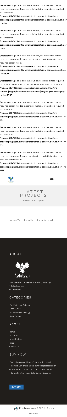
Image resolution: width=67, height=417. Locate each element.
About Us (13, 336)
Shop (11, 343)
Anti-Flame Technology (19, 312)
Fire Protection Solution (19, 305)
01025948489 (14, 290)
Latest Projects (15, 339)
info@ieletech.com (17, 286)
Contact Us (14, 347)
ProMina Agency (27, 408)
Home (26, 200)
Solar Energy (15, 316)
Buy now (16, 387)
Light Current (15, 309)
